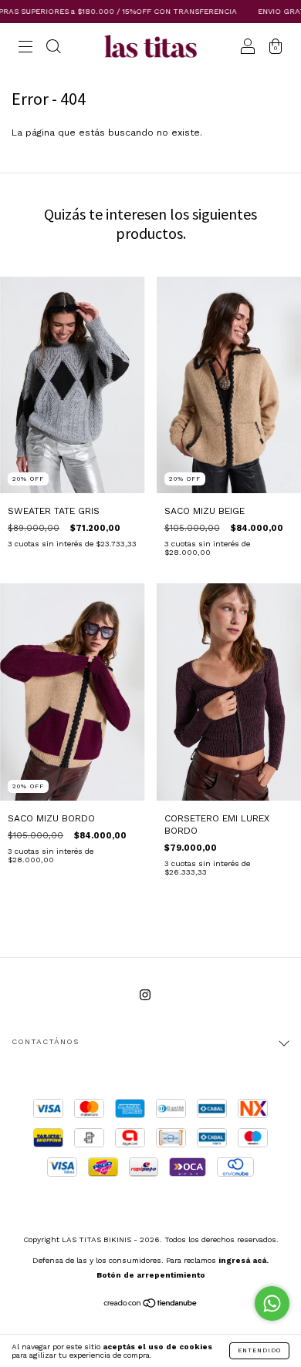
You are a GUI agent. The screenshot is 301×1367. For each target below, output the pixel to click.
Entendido (259, 1350)
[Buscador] (53, 48)
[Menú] (25, 48)
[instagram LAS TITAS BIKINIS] (145, 994)
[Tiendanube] (151, 1305)
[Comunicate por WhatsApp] (272, 1303)
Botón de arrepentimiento (150, 1275)
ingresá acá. (243, 1260)
